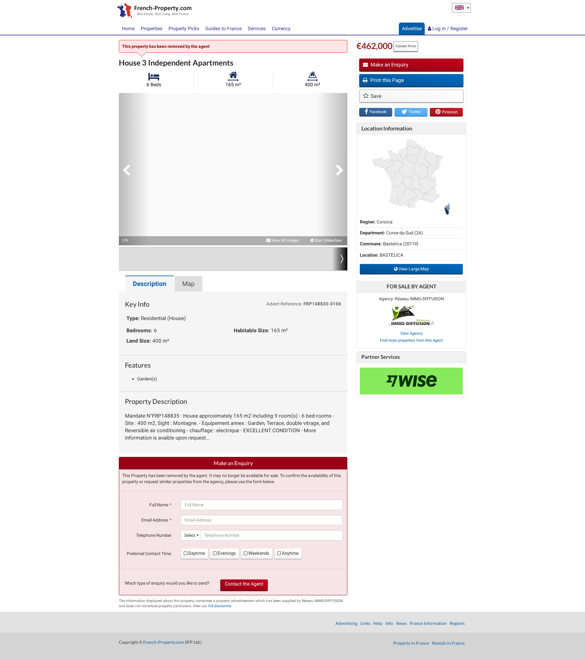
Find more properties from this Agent (411, 340)
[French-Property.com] (152, 11)
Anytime (290, 553)
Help (377, 623)
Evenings (227, 553)
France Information (428, 623)
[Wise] (411, 381)
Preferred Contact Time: (149, 553)
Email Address (154, 520)
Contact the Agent (244, 584)
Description (149, 283)
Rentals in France (448, 643)
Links (365, 623)
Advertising (346, 623)
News (401, 623)
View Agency (411, 333)
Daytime (196, 553)
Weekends (258, 553)
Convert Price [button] (405, 46)
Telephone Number (154, 535)
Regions (457, 623)
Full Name (158, 504)
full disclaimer (219, 606)
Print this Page (386, 80)
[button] (134, 169)
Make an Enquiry (388, 65)
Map (188, 283)
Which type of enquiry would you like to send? (167, 583)
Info (389, 623)
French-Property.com (163, 642)
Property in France (411, 643)
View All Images (285, 240)
